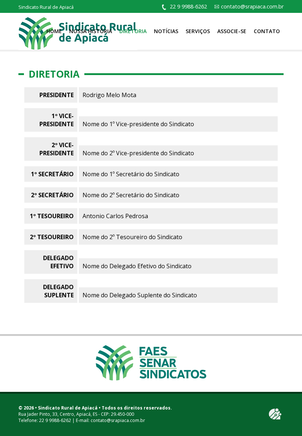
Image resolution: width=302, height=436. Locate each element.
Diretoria (133, 31)
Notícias (166, 31)
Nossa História (90, 31)
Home (54, 31)
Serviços (198, 31)
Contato (267, 31)
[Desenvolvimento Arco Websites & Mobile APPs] (275, 414)
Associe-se (231, 31)
